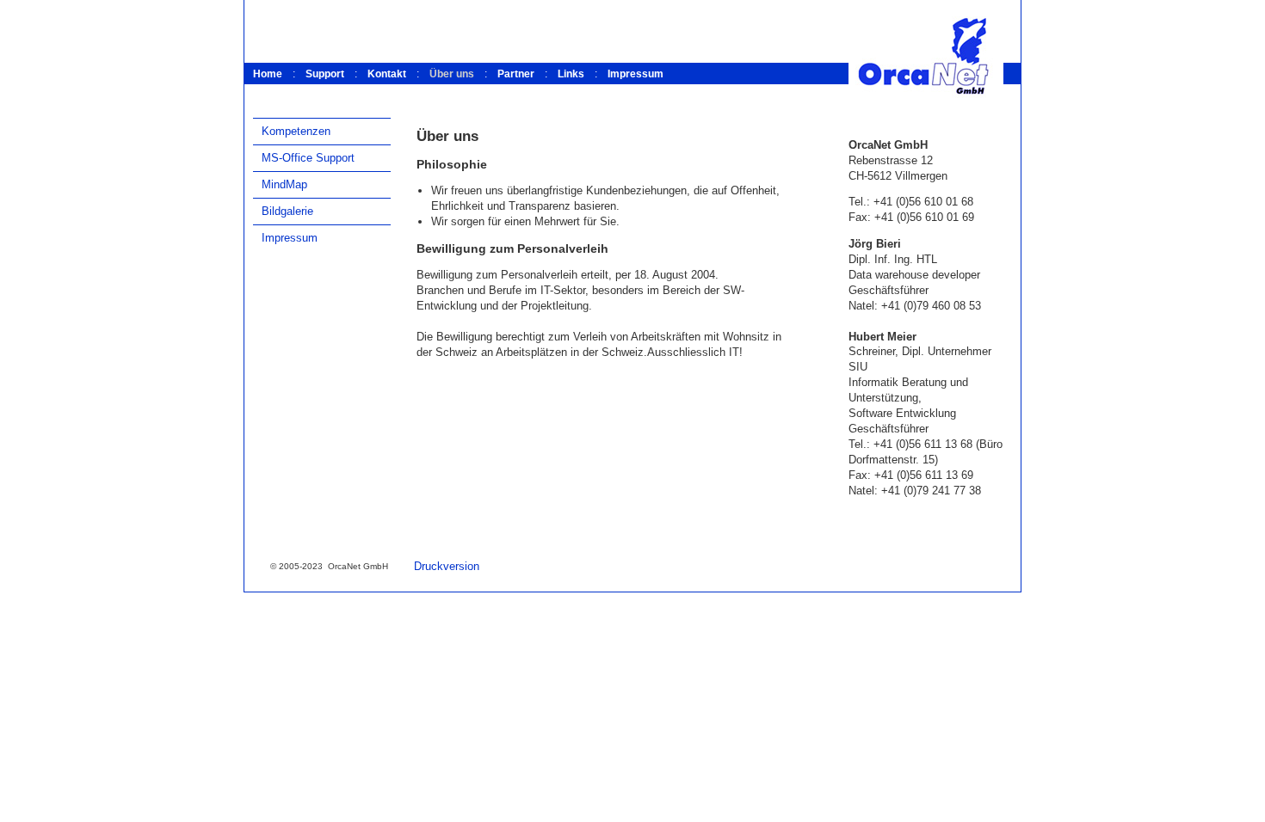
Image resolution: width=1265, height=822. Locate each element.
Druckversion (446, 566)
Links (571, 74)
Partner (515, 74)
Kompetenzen (296, 131)
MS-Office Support (308, 157)
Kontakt (386, 74)
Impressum (635, 74)
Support (324, 74)
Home (267, 74)
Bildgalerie (287, 211)
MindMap (284, 184)
